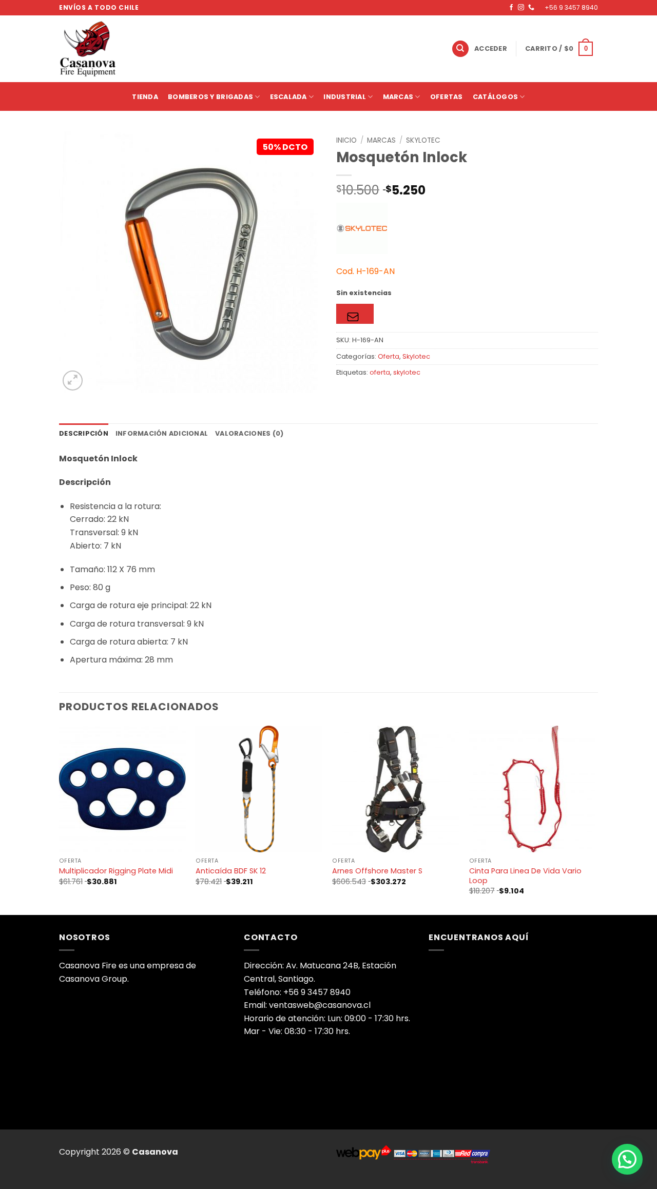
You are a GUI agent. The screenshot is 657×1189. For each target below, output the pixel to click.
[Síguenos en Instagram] (521, 7)
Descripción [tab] (83, 433)
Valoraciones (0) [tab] (249, 433)
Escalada (288, 96)
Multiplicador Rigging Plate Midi (116, 871)
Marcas (398, 96)
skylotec (406, 372)
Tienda (145, 96)
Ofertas (446, 96)
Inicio (346, 140)
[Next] (595, 819)
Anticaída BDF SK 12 (231, 871)
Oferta (388, 356)
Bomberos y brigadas (210, 96)
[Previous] (59, 819)
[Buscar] (460, 49)
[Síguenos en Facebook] (511, 7)
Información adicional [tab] (161, 433)
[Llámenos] (531, 7)
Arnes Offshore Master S (377, 871)
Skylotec (423, 140)
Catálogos (495, 96)
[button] (491, 49)
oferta (380, 372)
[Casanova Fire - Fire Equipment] (225, 48)
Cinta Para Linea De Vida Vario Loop (525, 875)
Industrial (344, 96)
